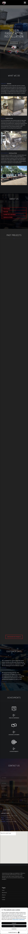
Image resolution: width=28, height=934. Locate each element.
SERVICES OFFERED (8, 217)
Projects (3, 897)
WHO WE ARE (7, 209)
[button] (14, 208)
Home (3, 890)
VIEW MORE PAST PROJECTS (14, 637)
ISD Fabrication (5, 85)
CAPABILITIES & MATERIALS (10, 214)
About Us (4, 894)
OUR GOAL (6, 211)
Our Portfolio (14, 42)
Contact (3, 899)
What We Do (4, 892)
